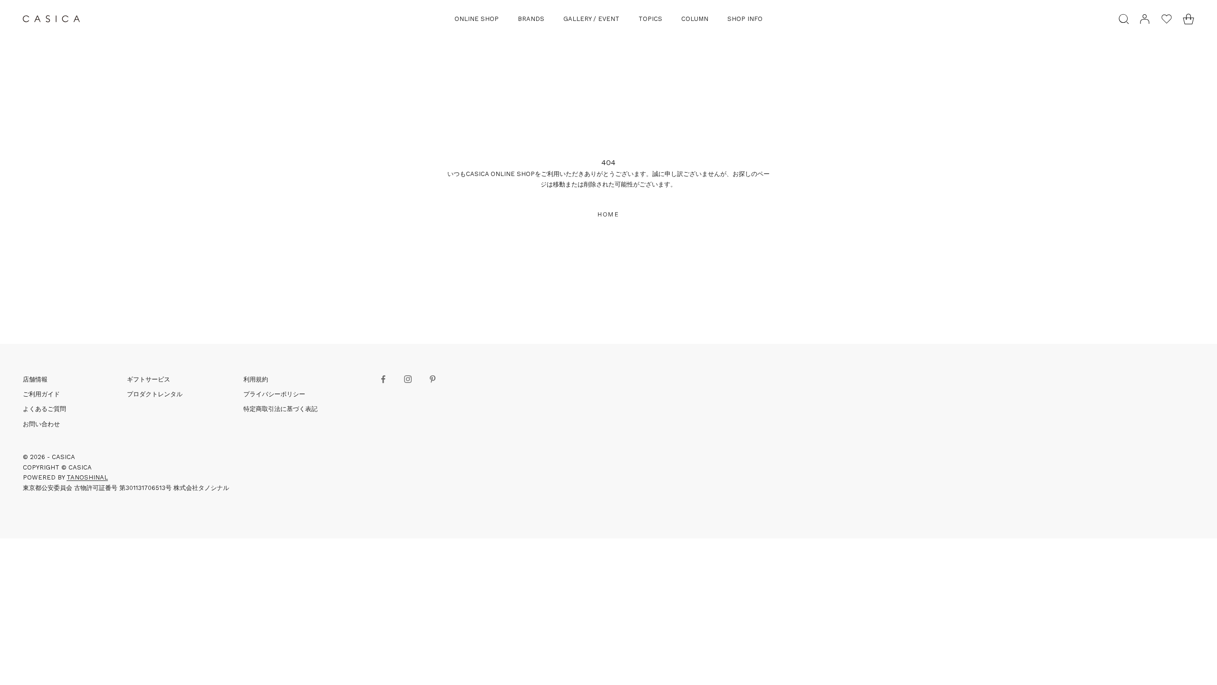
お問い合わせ (41, 424)
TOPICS (650, 18)
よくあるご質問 (44, 408)
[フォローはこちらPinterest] (432, 379)
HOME (608, 214)
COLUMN (694, 18)
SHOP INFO (745, 18)
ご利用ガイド (41, 394)
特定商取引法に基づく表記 (280, 408)
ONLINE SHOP (476, 18)
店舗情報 (35, 379)
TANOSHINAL (87, 477)
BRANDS (531, 18)
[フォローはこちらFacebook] (383, 379)
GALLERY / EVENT (591, 18)
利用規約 (255, 379)
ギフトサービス (148, 379)
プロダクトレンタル (155, 394)
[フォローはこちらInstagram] (408, 379)
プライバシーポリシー (274, 394)
